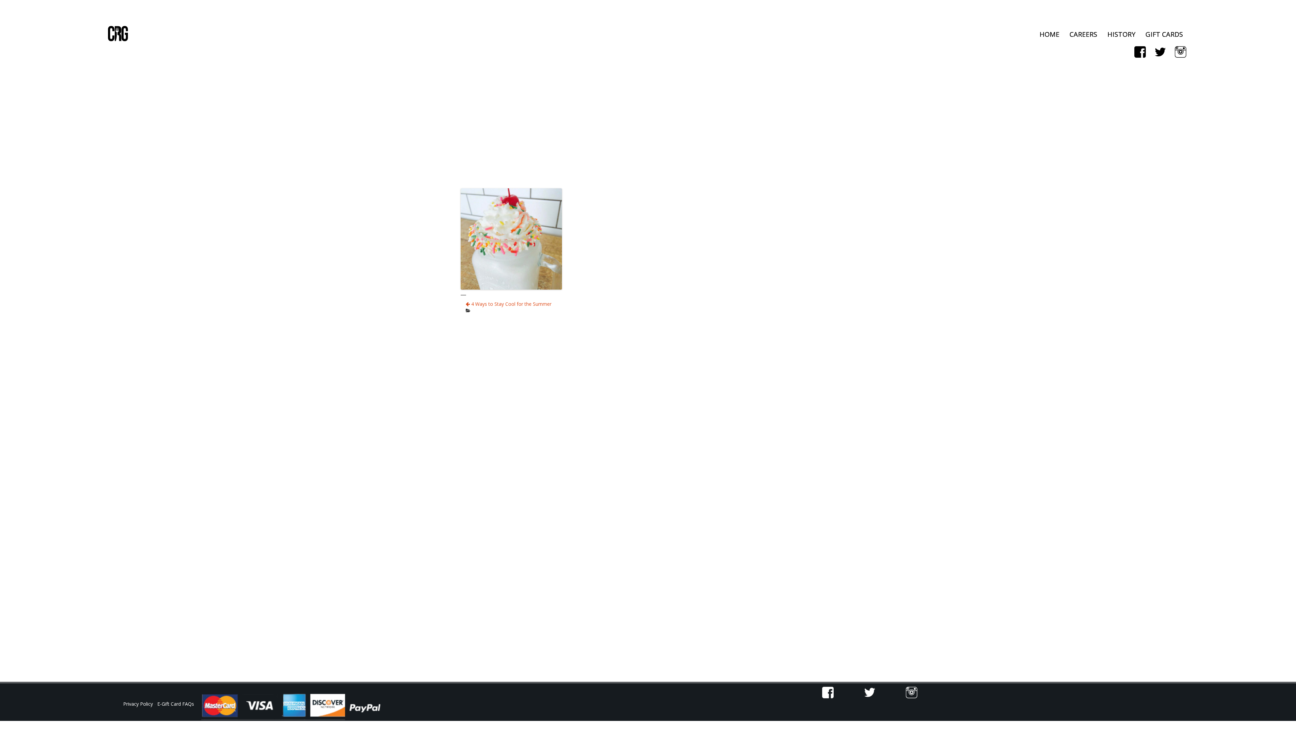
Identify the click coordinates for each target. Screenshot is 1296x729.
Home (1049, 34)
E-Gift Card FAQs (175, 704)
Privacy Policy (138, 704)
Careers (1083, 34)
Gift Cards (1164, 34)
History (1121, 34)
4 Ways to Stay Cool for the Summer (510, 304)
